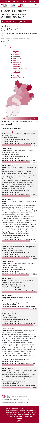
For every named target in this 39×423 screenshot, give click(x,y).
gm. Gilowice (16, 55)
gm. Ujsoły (16, 76)
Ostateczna (27, 22)
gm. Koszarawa (17, 58)
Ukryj (19, 420)
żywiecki (12, 49)
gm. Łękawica (17, 62)
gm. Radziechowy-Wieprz (20, 68)
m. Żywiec (16, 51)
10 (13, 329)
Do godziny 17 (17, 22)
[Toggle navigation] (35, 5)
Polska (6, 45)
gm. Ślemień (16, 72)
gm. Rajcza (16, 70)
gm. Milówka (16, 66)
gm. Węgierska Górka (19, 77)
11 (13, 368)
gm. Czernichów (17, 53)
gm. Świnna (16, 74)
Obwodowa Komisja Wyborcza (11, 128)
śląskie (9, 47)
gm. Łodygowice (17, 64)
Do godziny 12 (6, 22)
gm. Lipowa (16, 60)
